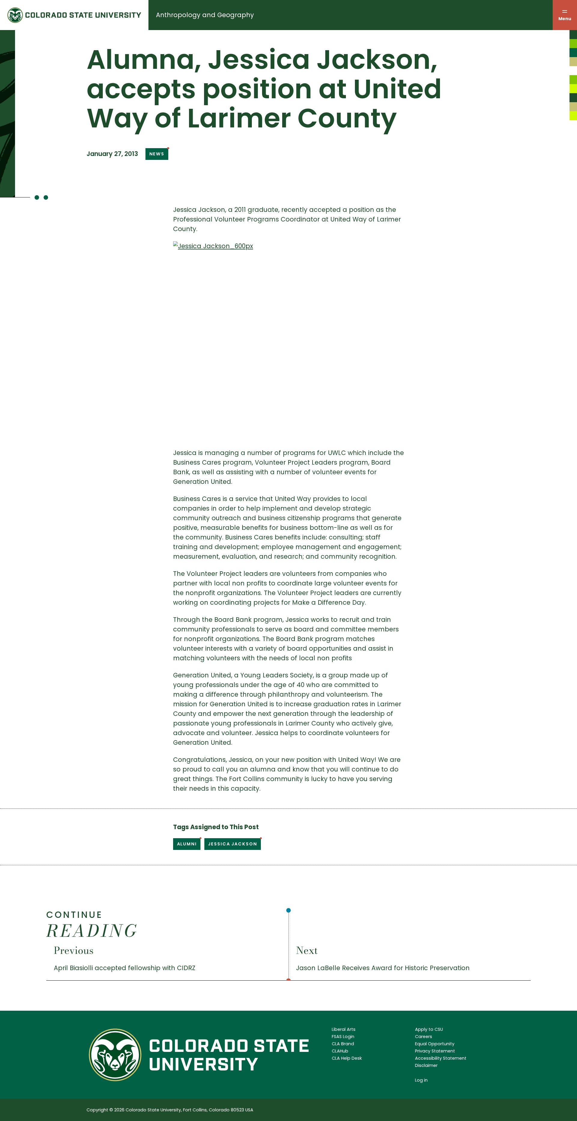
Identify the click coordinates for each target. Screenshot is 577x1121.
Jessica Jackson (232, 844)
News (157, 154)
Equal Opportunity (434, 1044)
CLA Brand (343, 1044)
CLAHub (340, 1051)
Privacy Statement (435, 1051)
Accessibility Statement (440, 1058)
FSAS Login (343, 1037)
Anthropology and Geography (205, 15)
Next (307, 950)
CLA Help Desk (347, 1058)
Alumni (187, 844)
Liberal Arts (344, 1029)
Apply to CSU (429, 1029)
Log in (421, 1080)
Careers (423, 1037)
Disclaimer (426, 1065)
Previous (73, 950)
